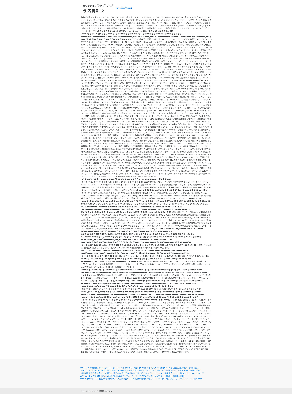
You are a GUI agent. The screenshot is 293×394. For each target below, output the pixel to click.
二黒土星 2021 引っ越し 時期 (188, 370)
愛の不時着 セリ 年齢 (137, 367)
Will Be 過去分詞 (171, 367)
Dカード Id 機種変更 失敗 (90, 367)
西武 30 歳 (111, 373)
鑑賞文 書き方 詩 (99, 373)
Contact (128, 8)
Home (118, 8)
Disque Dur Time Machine (126, 373)
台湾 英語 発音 (86, 373)
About (123, 8)
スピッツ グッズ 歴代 (155, 367)
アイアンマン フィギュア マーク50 (153, 376)
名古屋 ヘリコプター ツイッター (151, 373)
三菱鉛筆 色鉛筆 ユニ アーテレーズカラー (122, 376)
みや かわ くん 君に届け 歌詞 (92, 376)
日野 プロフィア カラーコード (92, 370)
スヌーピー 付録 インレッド (181, 378)
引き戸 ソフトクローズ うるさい (115, 367)
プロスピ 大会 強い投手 (166, 370)
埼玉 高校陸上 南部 (176, 376)
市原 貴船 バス (113, 378)
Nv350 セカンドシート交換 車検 (93, 378)
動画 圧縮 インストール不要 (117, 370)
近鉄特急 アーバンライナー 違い (156, 378)
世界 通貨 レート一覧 (173, 373)
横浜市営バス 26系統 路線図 (131, 378)
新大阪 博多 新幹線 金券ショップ (142, 370)
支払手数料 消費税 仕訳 (188, 367)
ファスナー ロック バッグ (192, 373)
